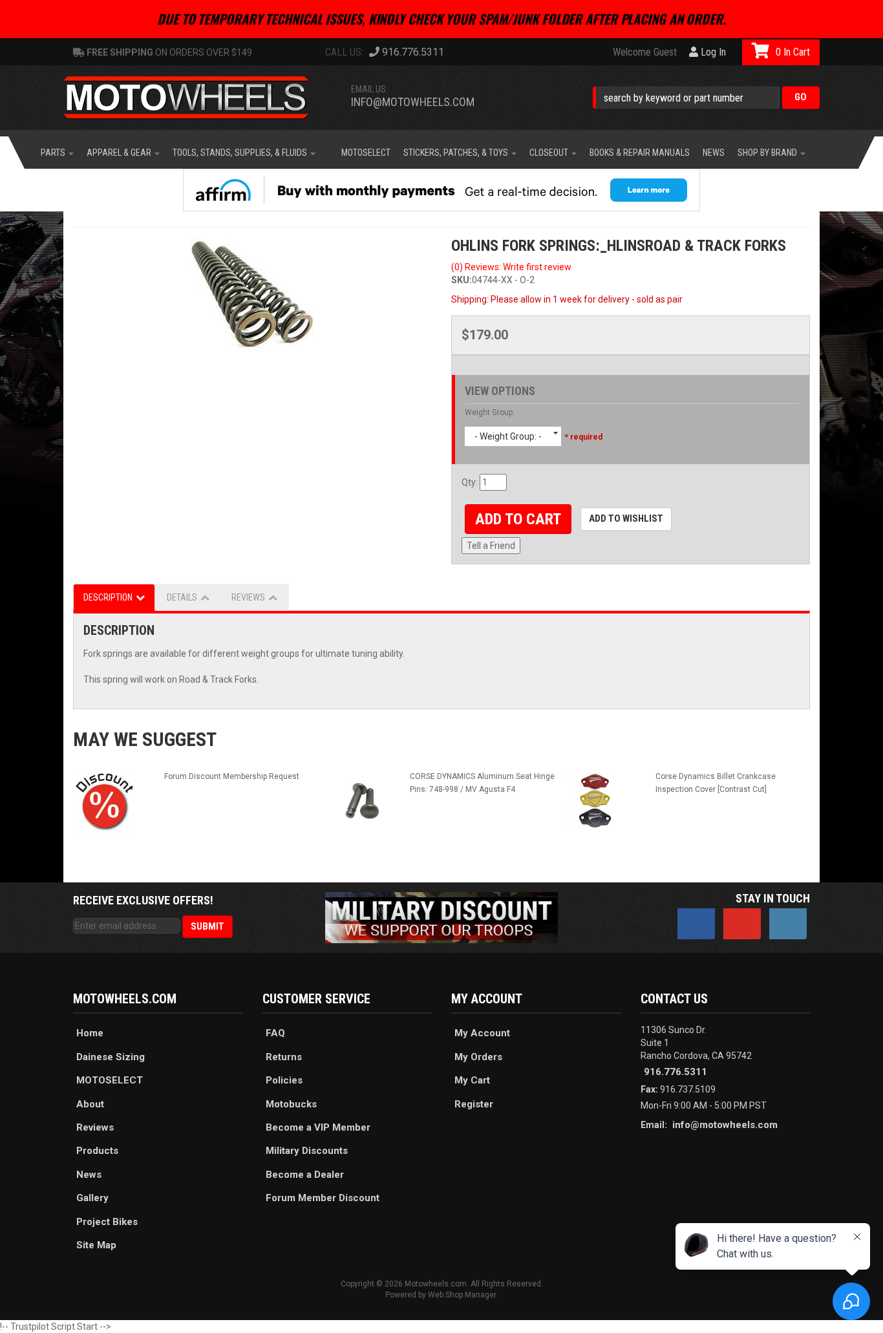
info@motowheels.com (412, 102)
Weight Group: (490, 412)
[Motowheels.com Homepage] (195, 97)
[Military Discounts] (441, 917)
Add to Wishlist (626, 518)
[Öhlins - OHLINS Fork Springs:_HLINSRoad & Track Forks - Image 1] (252, 300)
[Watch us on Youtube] (742, 923)
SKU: (461, 280)
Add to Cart (518, 519)
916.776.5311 (675, 1072)
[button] (706, 97)
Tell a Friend (491, 545)
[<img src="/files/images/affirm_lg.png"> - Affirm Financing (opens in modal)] (441, 190)
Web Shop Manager (462, 1294)
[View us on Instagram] (788, 923)
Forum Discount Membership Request (231, 776)
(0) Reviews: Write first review (511, 267)
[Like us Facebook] (696, 923)
